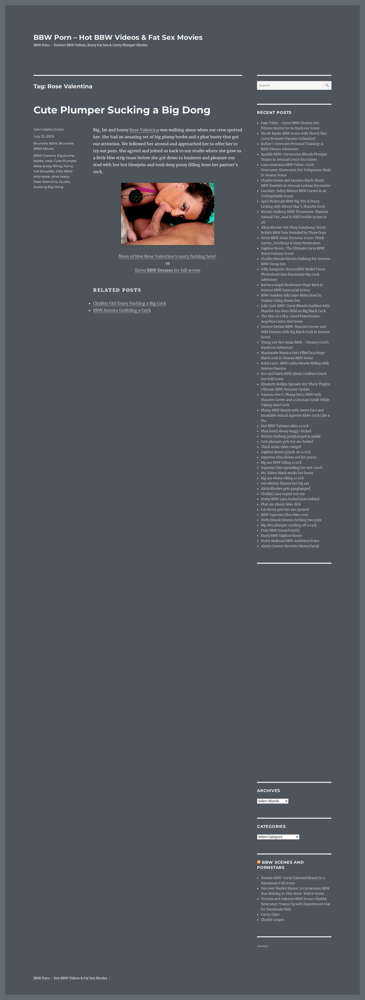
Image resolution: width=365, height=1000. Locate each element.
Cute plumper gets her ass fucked (287, 442)
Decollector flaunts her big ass (285, 483)
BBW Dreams (45, 155)
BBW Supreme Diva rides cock (284, 515)
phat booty (60, 176)
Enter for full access (167, 270)
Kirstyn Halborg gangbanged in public (291, 436)
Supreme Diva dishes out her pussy (288, 457)
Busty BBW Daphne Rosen (281, 536)
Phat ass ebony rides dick (281, 504)
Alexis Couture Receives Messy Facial (290, 546)
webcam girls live (262, 946)
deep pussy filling (48, 166)
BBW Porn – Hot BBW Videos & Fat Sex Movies (118, 37)
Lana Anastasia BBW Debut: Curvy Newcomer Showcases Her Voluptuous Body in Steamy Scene (296, 170)
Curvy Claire (270, 914)
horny (68, 166)
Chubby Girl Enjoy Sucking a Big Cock (129, 303)
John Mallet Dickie (49, 129)
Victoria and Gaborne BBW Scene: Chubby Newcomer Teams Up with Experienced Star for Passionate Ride (295, 904)
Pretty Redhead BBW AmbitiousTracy (290, 541)
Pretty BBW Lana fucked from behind (290, 499)
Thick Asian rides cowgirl (281, 447)
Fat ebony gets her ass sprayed (285, 509)
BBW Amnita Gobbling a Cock (122, 310)
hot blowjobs (44, 171)
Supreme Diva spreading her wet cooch (292, 468)
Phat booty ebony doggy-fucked (286, 431)
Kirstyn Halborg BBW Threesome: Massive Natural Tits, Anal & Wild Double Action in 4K (294, 217)
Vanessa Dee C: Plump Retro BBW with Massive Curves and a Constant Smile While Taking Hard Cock (295, 400)
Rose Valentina (144, 129)
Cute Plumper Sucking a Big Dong (122, 110)
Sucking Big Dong (48, 187)
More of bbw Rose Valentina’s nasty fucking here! (168, 256)
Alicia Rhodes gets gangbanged (285, 489)
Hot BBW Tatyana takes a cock (285, 426)
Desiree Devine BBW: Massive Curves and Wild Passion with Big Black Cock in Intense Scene (295, 332)
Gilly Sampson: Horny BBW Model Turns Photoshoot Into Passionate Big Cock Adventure (293, 274)
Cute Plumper (65, 161)
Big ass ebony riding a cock (282, 478)
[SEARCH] (327, 85)
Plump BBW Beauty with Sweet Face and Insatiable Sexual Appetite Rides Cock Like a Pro (295, 415)
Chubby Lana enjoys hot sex (283, 494)
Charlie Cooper (272, 920)
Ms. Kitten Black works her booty (287, 473)
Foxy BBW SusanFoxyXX (280, 530)
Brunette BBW (45, 143)
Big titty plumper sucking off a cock (289, 525)
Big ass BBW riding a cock (281, 462)
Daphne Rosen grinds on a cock (286, 452)
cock (48, 161)
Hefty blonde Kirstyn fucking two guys (291, 520)
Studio (64, 182)
